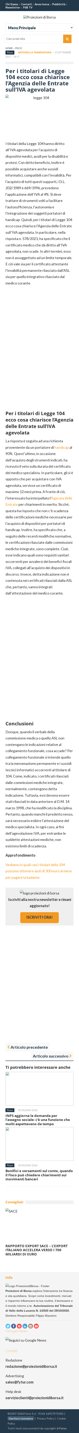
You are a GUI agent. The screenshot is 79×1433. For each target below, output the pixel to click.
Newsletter (12, 7)
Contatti (26, 4)
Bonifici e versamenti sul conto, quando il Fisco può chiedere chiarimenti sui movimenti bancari (39, 1174)
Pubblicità (58, 4)
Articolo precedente (29, 1047)
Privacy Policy (45, 1418)
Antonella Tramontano (35, 52)
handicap (61, 447)
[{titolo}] (7, 1326)
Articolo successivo (50, 1056)
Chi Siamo (11, 4)
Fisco (18, 48)
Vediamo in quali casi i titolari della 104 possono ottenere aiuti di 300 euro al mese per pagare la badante (38, 871)
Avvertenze (42, 4)
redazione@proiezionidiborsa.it (31, 1366)
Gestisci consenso (21, 1418)
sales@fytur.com (19, 1382)
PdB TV (27, 7)
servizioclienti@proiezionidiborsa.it (34, 1398)
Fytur (63, 1428)
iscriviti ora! (39, 917)
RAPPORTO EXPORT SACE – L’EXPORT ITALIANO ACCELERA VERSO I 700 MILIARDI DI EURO (36, 1250)
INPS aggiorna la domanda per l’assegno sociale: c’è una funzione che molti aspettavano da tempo (37, 1119)
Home (9, 48)
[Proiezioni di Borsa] (39, 17)
